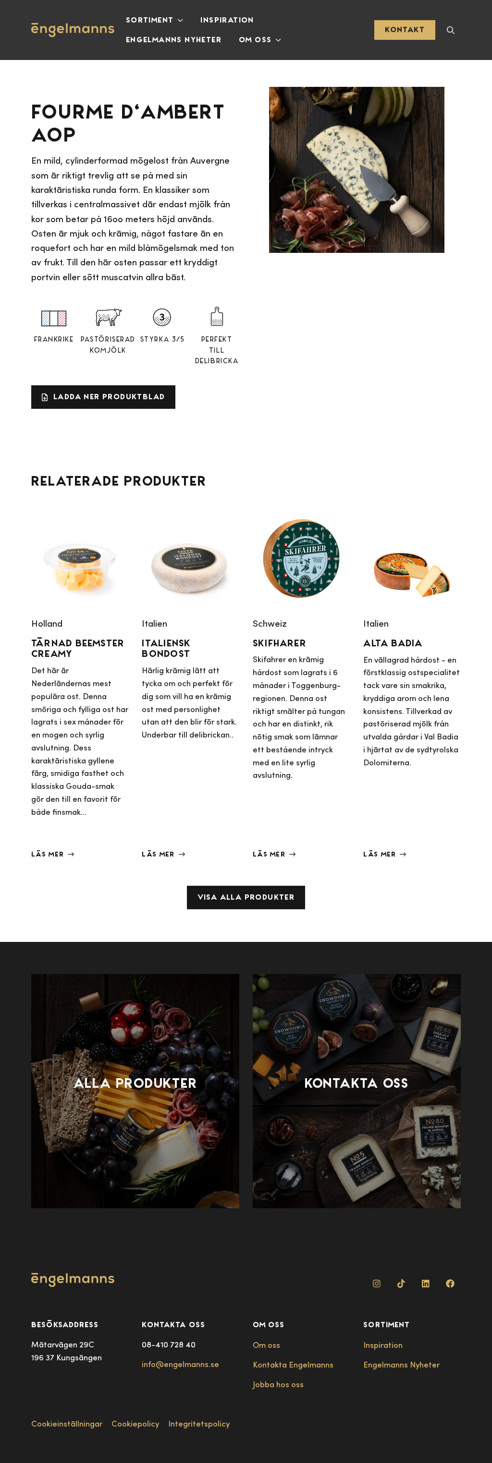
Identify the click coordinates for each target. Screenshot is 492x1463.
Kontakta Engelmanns (293, 1364)
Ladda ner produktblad (109, 396)
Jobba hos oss (278, 1384)
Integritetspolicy (199, 1423)
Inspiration (227, 19)
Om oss (255, 39)
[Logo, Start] (72, 30)
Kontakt (405, 29)
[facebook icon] (450, 1283)
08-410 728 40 (169, 1344)
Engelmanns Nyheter (173, 39)
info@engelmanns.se (180, 1364)
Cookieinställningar (66, 1423)
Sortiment (150, 19)
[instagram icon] (376, 1283)
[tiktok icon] (401, 1283)
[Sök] (451, 30)
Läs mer (47, 854)
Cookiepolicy (135, 1423)
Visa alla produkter (246, 897)
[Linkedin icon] (425, 1283)
